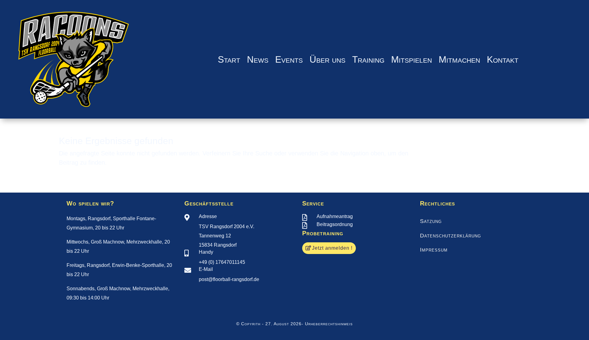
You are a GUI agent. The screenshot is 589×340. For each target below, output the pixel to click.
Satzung (431, 221)
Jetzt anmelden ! (332, 248)
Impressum (434, 250)
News (257, 59)
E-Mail (206, 269)
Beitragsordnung (335, 224)
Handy (206, 252)
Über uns (327, 59)
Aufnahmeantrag (335, 216)
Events (289, 59)
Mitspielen (411, 59)
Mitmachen (459, 59)
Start (229, 59)
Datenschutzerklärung (450, 236)
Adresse (208, 216)
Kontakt (502, 59)
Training (368, 59)
